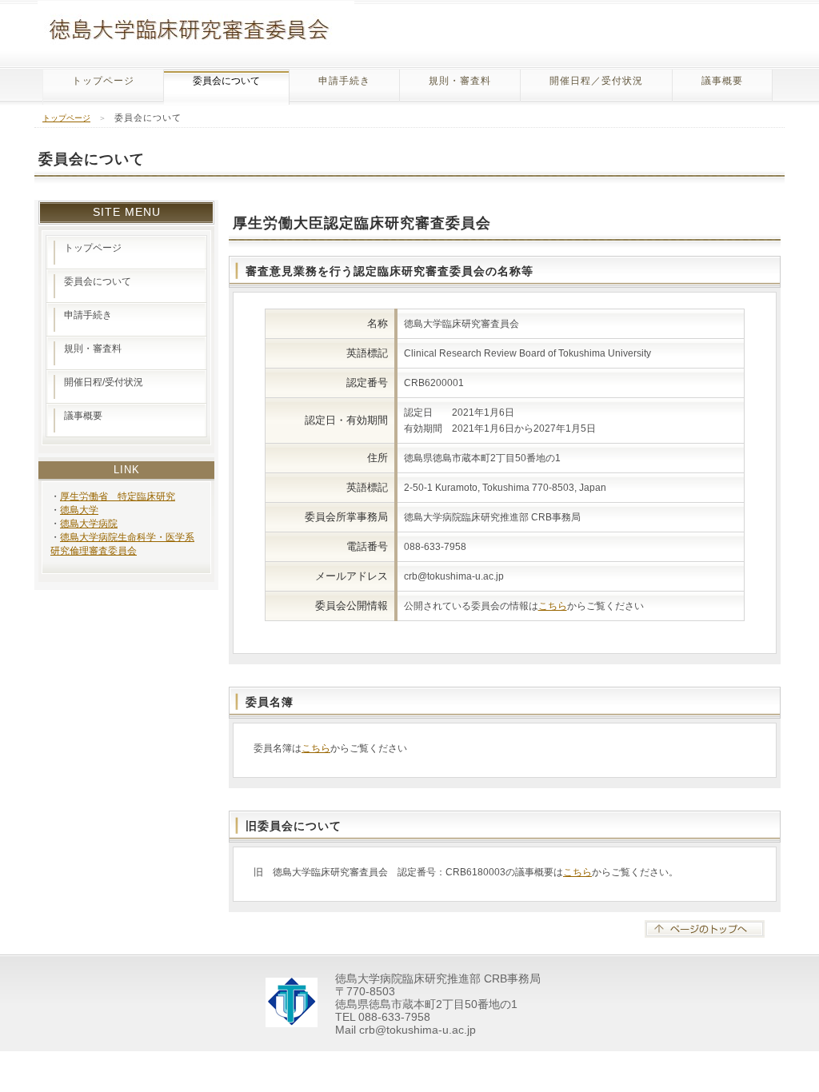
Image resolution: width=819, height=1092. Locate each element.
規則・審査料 (460, 80)
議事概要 (722, 80)
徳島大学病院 (89, 523)
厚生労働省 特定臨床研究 (117, 496)
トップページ (103, 80)
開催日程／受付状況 (596, 80)
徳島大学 (79, 510)
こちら (552, 606)
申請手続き (344, 80)
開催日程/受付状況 (103, 382)
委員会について (97, 281)
